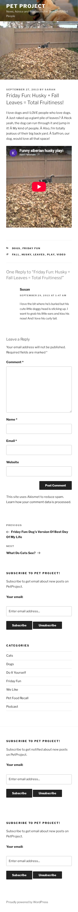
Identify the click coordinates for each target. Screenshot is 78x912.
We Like (12, 689)
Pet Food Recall (17, 698)
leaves (39, 254)
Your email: (14, 597)
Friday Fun (31, 248)
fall (16, 254)
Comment (15, 362)
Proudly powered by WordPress (27, 902)
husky (26, 254)
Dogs (16, 248)
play (51, 254)
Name (11, 419)
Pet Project (26, 6)
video (61, 254)
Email (11, 441)
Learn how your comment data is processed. (38, 502)
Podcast (12, 706)
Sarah (50, 89)
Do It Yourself (16, 672)
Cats (9, 655)
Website (12, 462)
